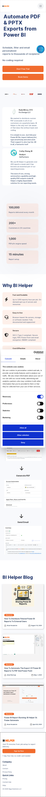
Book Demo (23, 77)
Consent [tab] (8, 359)
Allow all (23, 428)
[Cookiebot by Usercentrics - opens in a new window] (33, 352)
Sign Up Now (19, 751)
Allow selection (23, 435)
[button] (41, 6)
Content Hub (7, 782)
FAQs (4, 785)
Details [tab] (23, 359)
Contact (5, 768)
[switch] (40, 403)
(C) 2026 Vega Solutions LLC (12, 789)
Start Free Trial (23, 69)
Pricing (5, 779)
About (5, 765)
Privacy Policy (7, 772)
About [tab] (37, 359)
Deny (23, 443)
